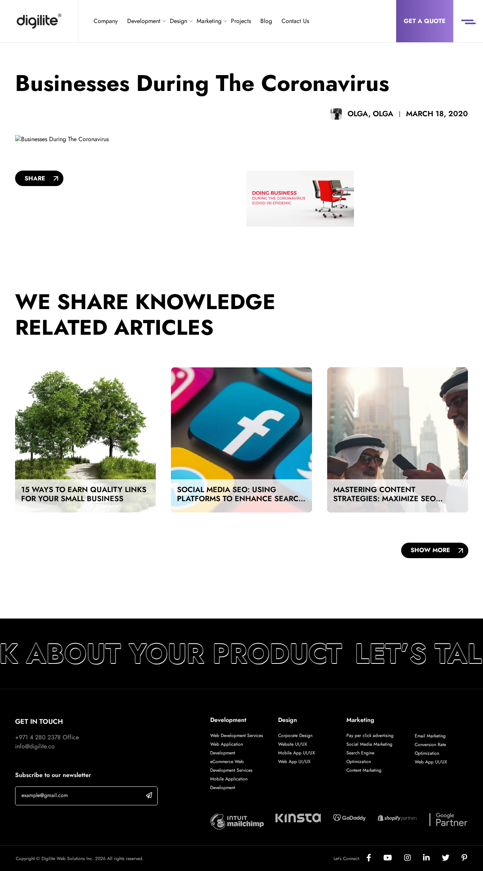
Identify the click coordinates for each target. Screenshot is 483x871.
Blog (266, 21)
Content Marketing (363, 770)
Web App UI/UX (294, 761)
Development (143, 21)
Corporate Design (295, 735)
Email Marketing (430, 736)
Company (106, 21)
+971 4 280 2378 (38, 737)
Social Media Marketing (369, 744)
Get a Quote (425, 21)
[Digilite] (39, 21)
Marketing (209, 21)
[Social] (374, 858)
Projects (241, 21)
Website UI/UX (292, 744)
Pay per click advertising (370, 735)
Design (178, 21)
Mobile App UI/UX (296, 752)
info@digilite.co (35, 746)
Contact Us (295, 21)
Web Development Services (236, 735)
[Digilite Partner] (237, 821)
